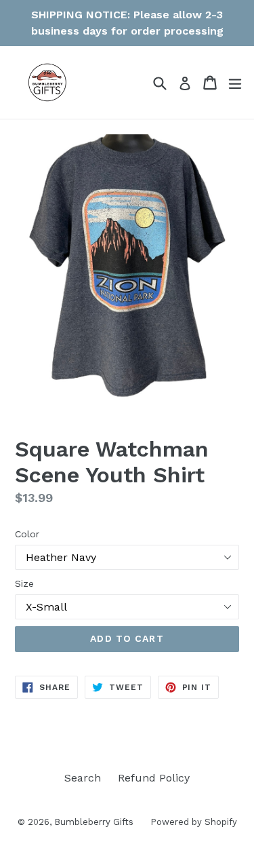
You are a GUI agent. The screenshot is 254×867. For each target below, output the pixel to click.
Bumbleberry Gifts (93, 822)
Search (82, 777)
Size (24, 583)
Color (27, 533)
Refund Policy (154, 777)
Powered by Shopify (193, 822)
